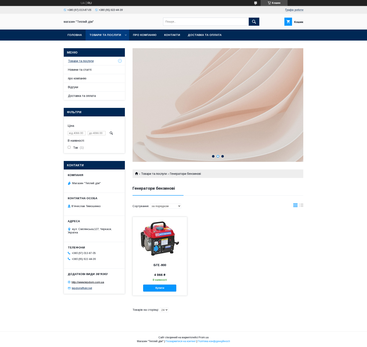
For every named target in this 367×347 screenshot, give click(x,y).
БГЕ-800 (160, 265)
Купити (159, 287)
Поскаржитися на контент (180, 341)
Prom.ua (204, 337)
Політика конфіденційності (214, 341)
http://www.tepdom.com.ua (88, 282)
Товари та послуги (105, 35)
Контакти (172, 35)
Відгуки (73, 87)
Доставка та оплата (205, 35)
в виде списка (301, 206)
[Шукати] (254, 22)
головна (75, 35)
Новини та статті (80, 69)
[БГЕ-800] (160, 238)
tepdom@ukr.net (82, 288)
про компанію (145, 35)
